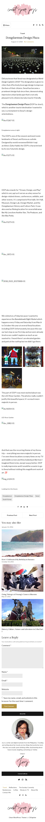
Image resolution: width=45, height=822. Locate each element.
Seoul (37, 496)
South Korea (7, 499)
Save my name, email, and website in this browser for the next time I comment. (19, 699)
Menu (7, 25)
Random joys (7, 790)
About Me (34, 790)
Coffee (15, 790)
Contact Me (7, 792)
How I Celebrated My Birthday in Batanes (18, 559)
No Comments (29, 42)
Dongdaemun (7, 496)
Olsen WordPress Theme (17, 817)
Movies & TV (24, 790)
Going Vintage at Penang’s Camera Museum (19, 594)
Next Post (33, 515)
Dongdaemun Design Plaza (24, 496)
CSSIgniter (32, 817)
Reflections (13, 787)
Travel (22, 33)
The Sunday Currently (26, 787)
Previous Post (12, 515)
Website (5, 689)
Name (5, 672)
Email (4, 680)
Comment (6, 645)
